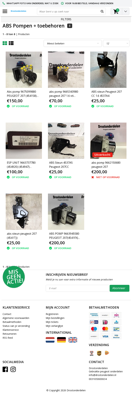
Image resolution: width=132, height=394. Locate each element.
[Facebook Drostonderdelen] (5, 370)
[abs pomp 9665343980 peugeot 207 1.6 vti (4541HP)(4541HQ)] (66, 70)
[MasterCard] (105, 329)
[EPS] (116, 315)
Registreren (52, 314)
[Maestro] (94, 329)
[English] (72, 341)
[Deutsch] (61, 341)
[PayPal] (94, 336)
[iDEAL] (105, 322)
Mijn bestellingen (55, 318)
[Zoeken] (102, 11)
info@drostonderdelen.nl (102, 375)
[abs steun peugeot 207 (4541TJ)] (23, 212)
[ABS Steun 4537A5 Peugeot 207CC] (66, 141)
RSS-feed (8, 337)
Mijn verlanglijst (54, 325)
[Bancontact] (116, 329)
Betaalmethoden (12, 322)
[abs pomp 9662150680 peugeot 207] (108, 141)
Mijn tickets (52, 322)
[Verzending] (91, 353)
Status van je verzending (16, 325)
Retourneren (9, 333)
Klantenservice (11, 329)
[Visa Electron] (116, 336)
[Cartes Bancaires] (105, 315)
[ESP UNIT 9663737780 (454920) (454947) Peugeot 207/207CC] (23, 141)
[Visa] (105, 336)
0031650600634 (98, 379)
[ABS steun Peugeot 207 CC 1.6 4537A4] (108, 70)
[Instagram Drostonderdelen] (13, 370)
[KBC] (116, 322)
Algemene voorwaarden (16, 318)
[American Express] (94, 315)
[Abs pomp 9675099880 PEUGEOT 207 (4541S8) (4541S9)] (23, 70)
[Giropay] (94, 322)
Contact (7, 314)
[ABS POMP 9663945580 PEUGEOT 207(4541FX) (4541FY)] (66, 212)
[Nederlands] (50, 341)
